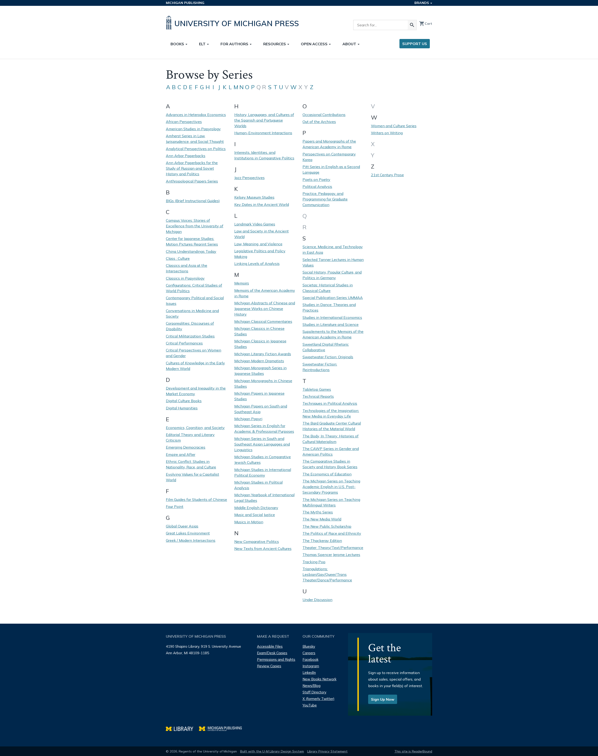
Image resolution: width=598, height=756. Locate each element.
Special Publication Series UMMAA (333, 297)
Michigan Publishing (185, 3)
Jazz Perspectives (249, 177)
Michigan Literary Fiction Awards (262, 354)
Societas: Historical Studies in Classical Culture (328, 288)
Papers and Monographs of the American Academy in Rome (329, 144)
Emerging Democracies (185, 447)
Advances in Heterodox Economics (196, 114)
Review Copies (269, 666)
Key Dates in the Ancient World (261, 204)
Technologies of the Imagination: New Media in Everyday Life (331, 413)
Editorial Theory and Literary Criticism (190, 437)
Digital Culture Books (184, 400)
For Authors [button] (235, 44)
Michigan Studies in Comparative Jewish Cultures (262, 459)
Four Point (174, 506)
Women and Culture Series (393, 125)
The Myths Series (318, 512)
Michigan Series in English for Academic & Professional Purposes (264, 428)
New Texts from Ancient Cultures (263, 548)
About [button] (349, 44)
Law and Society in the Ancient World (261, 234)
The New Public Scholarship (327, 526)
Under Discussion (317, 599)
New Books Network (319, 679)
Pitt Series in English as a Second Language (331, 169)
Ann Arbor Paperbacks (185, 155)
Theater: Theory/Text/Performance (333, 547)
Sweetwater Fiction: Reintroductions (320, 367)
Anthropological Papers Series (192, 181)
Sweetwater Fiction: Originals (328, 357)
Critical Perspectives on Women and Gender (193, 353)
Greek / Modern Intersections (190, 540)
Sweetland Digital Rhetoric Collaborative (326, 347)
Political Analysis (317, 186)
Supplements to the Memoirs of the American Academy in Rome (333, 334)
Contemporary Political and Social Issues (195, 300)
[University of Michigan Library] (182, 728)
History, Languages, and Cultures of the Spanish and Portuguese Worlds (264, 120)
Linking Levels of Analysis (257, 263)
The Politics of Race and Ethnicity (332, 533)
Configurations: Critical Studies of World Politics (194, 288)
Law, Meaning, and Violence (258, 244)
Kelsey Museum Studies (254, 197)
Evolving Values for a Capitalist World (192, 477)
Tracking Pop (314, 561)
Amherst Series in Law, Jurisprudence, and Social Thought (195, 139)
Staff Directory (314, 692)
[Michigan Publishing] (222, 728)
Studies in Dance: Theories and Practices (329, 307)
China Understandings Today (191, 251)
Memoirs (241, 283)
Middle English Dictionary (256, 507)
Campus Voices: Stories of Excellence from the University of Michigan (194, 226)
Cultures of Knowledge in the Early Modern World (195, 366)
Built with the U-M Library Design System (272, 751)
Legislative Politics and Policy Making (259, 254)
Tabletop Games (317, 389)
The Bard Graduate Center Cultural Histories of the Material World (332, 426)
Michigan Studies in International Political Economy (262, 472)
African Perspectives (184, 121)
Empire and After (180, 454)
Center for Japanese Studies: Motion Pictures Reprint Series (192, 241)
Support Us (414, 43)
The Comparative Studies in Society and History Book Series (330, 464)
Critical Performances (184, 343)
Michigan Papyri (248, 418)
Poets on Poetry (316, 179)
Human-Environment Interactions (263, 132)
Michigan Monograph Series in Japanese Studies (260, 371)
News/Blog (311, 685)
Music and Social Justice (254, 514)
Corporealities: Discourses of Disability (190, 326)
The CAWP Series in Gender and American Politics (331, 451)
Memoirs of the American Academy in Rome (264, 293)
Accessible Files (270, 646)
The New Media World (322, 519)
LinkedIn (309, 672)
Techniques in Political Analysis (330, 403)
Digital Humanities (182, 408)
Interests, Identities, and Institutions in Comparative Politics (264, 155)
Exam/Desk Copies (272, 653)
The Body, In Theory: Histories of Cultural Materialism (331, 439)
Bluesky (309, 646)
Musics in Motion (248, 522)
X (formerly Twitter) (319, 698)
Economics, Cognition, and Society (195, 427)
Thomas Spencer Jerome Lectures (331, 554)
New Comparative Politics (256, 541)
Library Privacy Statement (327, 751)
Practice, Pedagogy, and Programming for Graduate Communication (325, 199)
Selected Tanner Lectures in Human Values (333, 262)
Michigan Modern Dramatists (259, 361)
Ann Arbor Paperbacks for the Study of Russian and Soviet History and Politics (192, 168)
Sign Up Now (382, 699)
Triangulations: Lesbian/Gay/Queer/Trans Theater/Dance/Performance (327, 574)
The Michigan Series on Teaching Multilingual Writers (331, 502)
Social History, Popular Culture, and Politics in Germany (332, 275)
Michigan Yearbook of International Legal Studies (264, 497)
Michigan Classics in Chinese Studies (259, 331)
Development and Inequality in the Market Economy (196, 391)
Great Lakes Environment (188, 533)
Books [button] (178, 44)
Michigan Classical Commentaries (263, 321)
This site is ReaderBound (413, 751)
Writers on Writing (387, 132)
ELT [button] (202, 44)
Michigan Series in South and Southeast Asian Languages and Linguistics (262, 444)
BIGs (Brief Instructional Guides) (193, 200)
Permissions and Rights (276, 659)
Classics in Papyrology (185, 278)
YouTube (310, 705)
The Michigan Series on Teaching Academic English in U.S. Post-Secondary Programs (331, 487)
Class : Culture (178, 258)
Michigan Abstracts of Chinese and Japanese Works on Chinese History (264, 308)
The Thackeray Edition (322, 540)
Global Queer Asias (182, 526)
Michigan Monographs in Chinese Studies (263, 383)
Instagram (311, 666)
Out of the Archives (319, 121)
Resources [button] (275, 44)
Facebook (310, 659)
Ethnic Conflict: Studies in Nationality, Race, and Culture (191, 464)
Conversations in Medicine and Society (192, 313)
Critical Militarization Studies (190, 336)
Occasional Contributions (324, 114)
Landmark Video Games (254, 224)
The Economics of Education (327, 474)
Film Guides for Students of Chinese (196, 499)
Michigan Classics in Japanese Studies (260, 344)
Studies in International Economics (332, 317)
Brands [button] (422, 3)
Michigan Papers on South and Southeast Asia (260, 409)
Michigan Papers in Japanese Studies (259, 396)
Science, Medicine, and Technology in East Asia (333, 249)
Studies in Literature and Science (331, 324)
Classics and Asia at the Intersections (186, 268)
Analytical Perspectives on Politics (196, 148)
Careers (309, 653)
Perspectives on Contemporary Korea (329, 157)
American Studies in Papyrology (193, 129)
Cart (425, 23)
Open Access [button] (314, 44)
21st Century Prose (387, 174)
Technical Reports (318, 396)
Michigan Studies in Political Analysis (258, 485)
